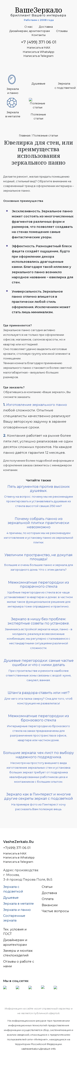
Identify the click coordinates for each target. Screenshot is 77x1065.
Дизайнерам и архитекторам (15, 942)
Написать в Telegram (38, 55)
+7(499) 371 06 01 (17, 848)
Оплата (47, 899)
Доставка (46, 26)
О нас (28, 26)
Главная (24, 135)
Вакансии (50, 905)
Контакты (39, 35)
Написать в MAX (38, 47)
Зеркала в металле (18, 904)
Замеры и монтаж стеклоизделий (18, 953)
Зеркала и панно (17, 910)
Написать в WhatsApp (38, 51)
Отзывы (62, 31)
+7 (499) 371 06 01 (38, 41)
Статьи (47, 887)
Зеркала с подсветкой (13, 889)
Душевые (11, 898)
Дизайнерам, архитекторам (29, 31)
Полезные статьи (45, 135)
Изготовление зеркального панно (36, 405)
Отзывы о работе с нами (18, 964)
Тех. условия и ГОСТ (15, 931)
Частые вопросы (55, 911)
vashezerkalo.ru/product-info (38, 1048)
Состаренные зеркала (14, 918)
